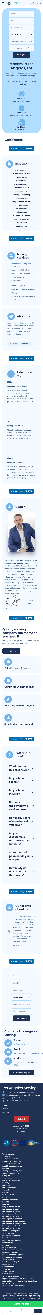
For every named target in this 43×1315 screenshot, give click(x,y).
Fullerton (6, 1185)
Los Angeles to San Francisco (14, 1223)
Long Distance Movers (21, 202)
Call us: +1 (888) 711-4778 (21, 148)
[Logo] (14, 3)
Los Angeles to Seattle (11, 1226)
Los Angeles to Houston (12, 1214)
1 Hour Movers (21, 222)
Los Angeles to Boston (11, 1209)
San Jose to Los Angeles (12, 1257)
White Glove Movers (21, 174)
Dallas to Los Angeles (11, 1180)
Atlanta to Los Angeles (11, 1161)
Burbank (5, 1168)
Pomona (5, 1245)
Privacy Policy (8, 1283)
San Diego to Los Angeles (12, 1254)
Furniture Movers (21, 212)
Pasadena (6, 1238)
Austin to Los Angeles (11, 1163)
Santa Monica (8, 1259)
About (4, 1105)
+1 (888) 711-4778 (34, 3)
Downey (5, 1183)
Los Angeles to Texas (11, 1228)
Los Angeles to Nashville (12, 1219)
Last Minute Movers (22, 205)
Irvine (4, 1197)
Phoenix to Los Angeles (11, 1240)
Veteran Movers (21, 170)
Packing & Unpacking (21, 195)
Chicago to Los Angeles (12, 1171)
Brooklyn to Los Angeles (12, 1166)
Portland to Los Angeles (12, 1250)
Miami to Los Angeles (11, 1231)
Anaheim (6, 1156)
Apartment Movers (21, 219)
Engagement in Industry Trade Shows (17, 1278)
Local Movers (21, 226)
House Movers (21, 209)
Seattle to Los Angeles (11, 1262)
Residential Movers (21, 184)
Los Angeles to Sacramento (13, 1221)
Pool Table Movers (21, 188)
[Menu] (2, 3)
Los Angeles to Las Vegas (12, 1216)
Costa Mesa (7, 1178)
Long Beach (7, 1204)
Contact (5, 1109)
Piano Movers (21, 191)
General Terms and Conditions (15, 1286)
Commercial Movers (21, 216)
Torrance (6, 1269)
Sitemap (5, 1112)
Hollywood (6, 1192)
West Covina (7, 1274)
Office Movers (21, 198)
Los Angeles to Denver (11, 1211)
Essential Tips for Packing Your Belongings (19, 1281)
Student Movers (21, 177)
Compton (6, 1175)
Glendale (6, 1190)
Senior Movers (21, 181)
